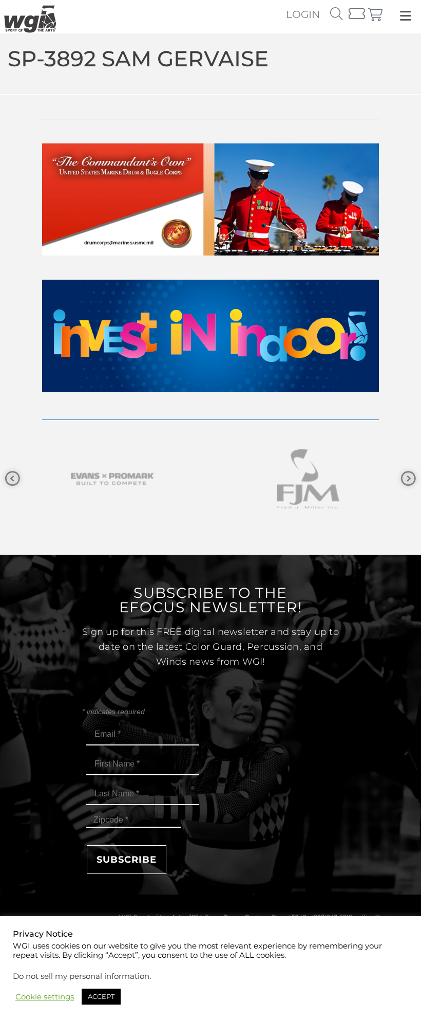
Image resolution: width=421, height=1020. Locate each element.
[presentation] (12, 478)
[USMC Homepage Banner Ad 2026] (210, 253)
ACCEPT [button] (101, 996)
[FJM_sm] (125, 478)
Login (303, 14)
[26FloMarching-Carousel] (320, 478)
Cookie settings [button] (44, 996)
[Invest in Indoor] (210, 389)
